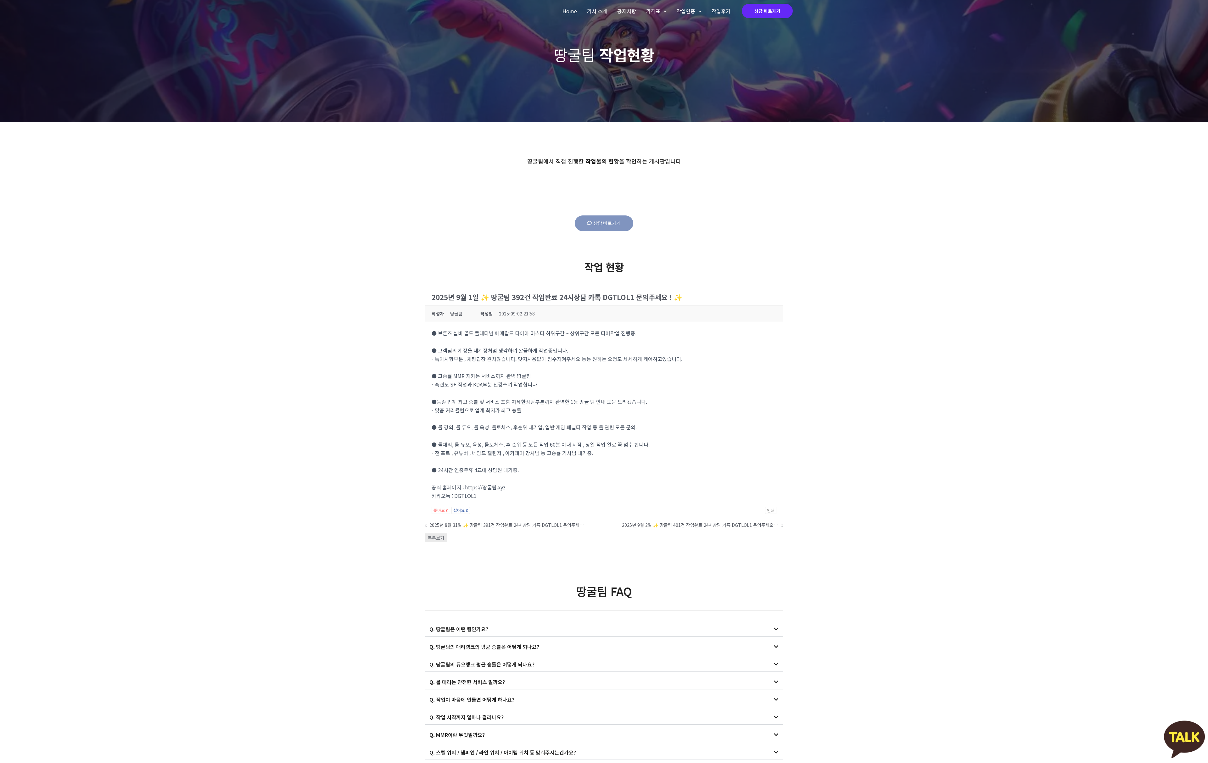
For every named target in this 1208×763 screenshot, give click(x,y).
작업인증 (685, 11)
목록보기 (436, 538)
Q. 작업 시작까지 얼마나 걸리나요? (466, 717)
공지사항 (626, 11)
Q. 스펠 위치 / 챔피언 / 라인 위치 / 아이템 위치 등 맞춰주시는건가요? (502, 752)
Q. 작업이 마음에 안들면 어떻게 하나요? (471, 699)
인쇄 (771, 510)
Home (569, 11)
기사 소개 (597, 11)
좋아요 (440, 510)
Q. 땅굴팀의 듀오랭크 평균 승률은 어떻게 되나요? (481, 664)
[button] (604, 629)
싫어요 (460, 510)
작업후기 (721, 11)
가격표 (653, 11)
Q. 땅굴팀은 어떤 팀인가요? (458, 629)
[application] (663, 11)
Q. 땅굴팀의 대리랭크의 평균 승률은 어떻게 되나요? (484, 646)
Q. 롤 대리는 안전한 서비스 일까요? (467, 682)
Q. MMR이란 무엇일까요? (457, 734)
